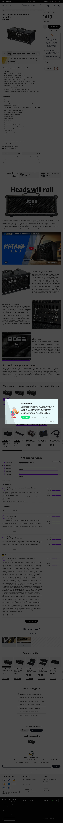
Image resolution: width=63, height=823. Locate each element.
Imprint (45, 421)
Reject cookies (35, 417)
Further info (44, 417)
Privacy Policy (51, 421)
